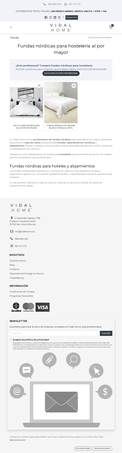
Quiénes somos (18, 260)
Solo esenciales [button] (83, 448)
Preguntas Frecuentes (21, 296)
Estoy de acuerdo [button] (102, 448)
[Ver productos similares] (39, 85)
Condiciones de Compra (22, 291)
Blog (12, 265)
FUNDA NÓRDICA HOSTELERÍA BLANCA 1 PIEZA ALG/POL (61, 126)
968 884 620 (54, 4)
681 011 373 (74, 4)
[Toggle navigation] (11, 27)
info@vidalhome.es (25, 231)
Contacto (14, 269)
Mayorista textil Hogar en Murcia (26, 273)
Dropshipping (17, 278)
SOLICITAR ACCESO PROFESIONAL (61, 73)
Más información (17, 440)
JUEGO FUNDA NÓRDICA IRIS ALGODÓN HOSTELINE (26, 126)
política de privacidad (36, 339)
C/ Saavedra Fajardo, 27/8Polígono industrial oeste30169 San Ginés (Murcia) (25, 221)
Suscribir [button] (106, 333)
